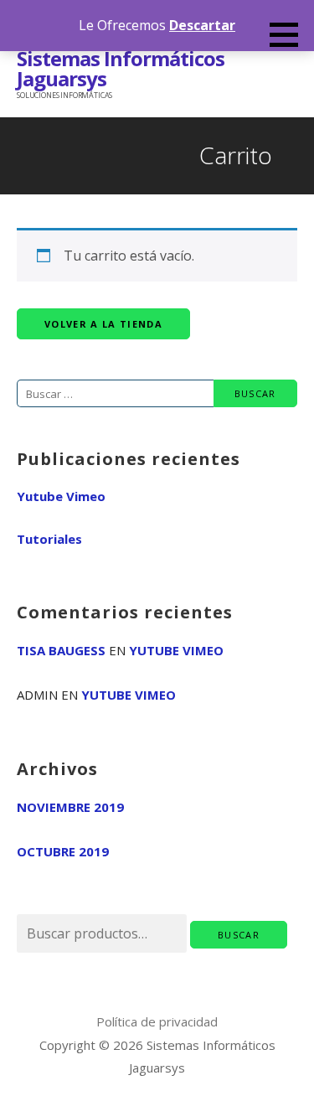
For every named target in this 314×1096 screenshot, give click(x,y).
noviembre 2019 (70, 807)
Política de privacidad (157, 1021)
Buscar (239, 934)
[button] (289, 34)
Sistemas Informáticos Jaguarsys (120, 68)
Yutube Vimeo (61, 496)
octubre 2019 (63, 851)
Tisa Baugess (61, 650)
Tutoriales (49, 538)
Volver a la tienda (103, 324)
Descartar (202, 25)
